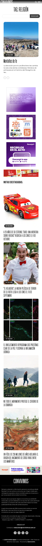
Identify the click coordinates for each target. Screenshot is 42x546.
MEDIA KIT (21, 525)
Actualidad (9, 55)
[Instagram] (19, 532)
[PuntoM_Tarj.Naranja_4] (21, 141)
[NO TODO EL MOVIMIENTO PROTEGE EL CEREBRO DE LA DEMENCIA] (21, 376)
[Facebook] (15, 532)
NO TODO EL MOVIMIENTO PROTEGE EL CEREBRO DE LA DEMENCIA (21, 403)
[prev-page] (5, 77)
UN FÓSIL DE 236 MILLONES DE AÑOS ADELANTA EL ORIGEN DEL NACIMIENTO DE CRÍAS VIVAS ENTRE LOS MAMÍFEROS (21, 458)
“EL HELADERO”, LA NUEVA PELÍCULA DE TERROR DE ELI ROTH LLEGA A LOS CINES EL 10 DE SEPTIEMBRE (20, 292)
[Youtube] (26, 532)
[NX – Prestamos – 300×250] (21, 168)
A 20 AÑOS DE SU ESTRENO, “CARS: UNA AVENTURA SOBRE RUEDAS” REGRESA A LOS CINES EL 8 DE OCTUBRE (21, 235)
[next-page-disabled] (8, 77)
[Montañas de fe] (21, 39)
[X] (22, 532)
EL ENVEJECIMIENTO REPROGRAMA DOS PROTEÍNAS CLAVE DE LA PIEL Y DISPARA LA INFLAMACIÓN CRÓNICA (21, 348)
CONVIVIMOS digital (10, 539)
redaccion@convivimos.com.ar (24, 528)
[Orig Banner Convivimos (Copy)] (21, 178)
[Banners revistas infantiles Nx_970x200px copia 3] (21, 474)
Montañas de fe (10, 61)
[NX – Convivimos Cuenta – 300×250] (21, 113)
